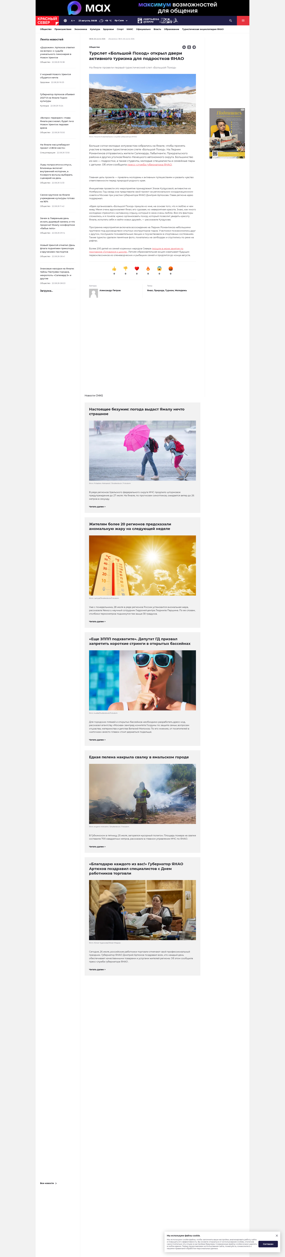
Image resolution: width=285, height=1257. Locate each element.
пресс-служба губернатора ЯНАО (149, 164)
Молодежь (181, 290)
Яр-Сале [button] (119, 20)
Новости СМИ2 (94, 395)
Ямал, (150, 290)
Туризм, (170, 290)
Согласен (268, 1244)
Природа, (159, 290)
